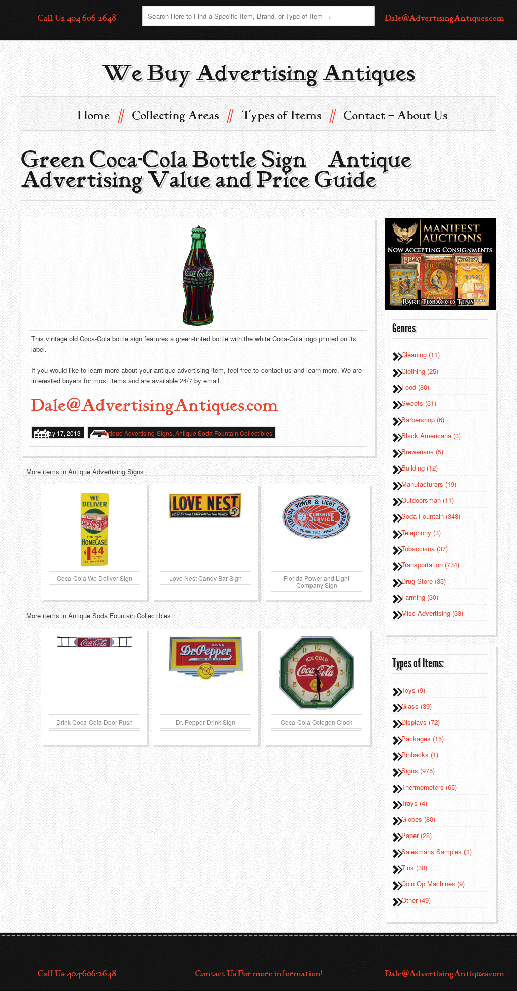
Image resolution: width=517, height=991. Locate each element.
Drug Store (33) (423, 581)
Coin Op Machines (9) (433, 884)
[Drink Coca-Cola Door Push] (94, 674)
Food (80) (415, 387)
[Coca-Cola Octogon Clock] (316, 674)
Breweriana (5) (422, 451)
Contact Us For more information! (258, 974)
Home (100, 115)
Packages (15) (422, 738)
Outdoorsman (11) (427, 500)
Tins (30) (414, 867)
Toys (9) (413, 690)
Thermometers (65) (429, 787)
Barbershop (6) (422, 419)
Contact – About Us (396, 116)
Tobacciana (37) (424, 548)
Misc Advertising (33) (432, 613)
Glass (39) (416, 706)
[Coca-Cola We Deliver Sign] (94, 529)
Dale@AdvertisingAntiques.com (444, 18)
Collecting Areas (182, 115)
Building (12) (419, 468)
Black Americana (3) (431, 435)
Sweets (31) (418, 403)
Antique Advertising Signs (136, 433)
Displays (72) (420, 722)
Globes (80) (418, 819)
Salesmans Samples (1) (436, 851)
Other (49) (416, 900)
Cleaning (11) (420, 354)
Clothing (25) (419, 371)
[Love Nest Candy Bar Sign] (205, 529)
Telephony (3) (421, 532)
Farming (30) (419, 597)
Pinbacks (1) (419, 754)
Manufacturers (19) (428, 484)
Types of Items (287, 115)
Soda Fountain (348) (430, 516)
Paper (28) (416, 835)
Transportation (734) (430, 564)
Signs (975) (418, 770)
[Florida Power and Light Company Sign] (316, 529)
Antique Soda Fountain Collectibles (223, 433)
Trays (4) (414, 803)
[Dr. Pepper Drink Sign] (205, 674)
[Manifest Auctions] (440, 263)
